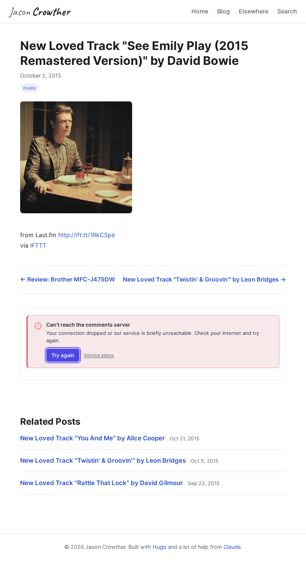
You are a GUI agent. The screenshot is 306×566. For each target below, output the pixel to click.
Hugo (159, 547)
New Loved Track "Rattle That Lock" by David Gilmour (101, 483)
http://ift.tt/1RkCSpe (86, 235)
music (29, 88)
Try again (62, 355)
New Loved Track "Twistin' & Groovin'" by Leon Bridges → (204, 279)
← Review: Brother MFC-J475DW (67, 279)
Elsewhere (253, 11)
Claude (232, 547)
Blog (223, 11)
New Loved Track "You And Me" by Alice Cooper (92, 438)
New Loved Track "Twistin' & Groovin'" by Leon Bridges (103, 460)
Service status (99, 355)
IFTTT (38, 245)
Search (287, 11)
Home (199, 11)
